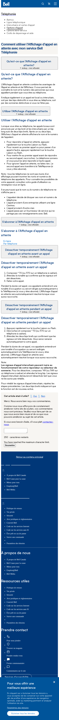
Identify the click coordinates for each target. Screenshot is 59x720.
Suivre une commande (15, 537)
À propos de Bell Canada (16, 475)
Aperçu (10, 19)
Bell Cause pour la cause (16, 479)
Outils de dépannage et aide (20, 33)
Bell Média (11, 490)
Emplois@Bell (12, 486)
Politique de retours (14, 508)
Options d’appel (15, 27)
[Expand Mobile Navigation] (55, 3)
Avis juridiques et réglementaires (19, 519)
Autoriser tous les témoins (23, 713)
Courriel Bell (12, 523)
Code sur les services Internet (18, 526)
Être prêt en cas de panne (16, 534)
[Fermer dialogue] (54, 682)
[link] (8, 636)
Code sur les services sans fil (18, 530)
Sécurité (10, 516)
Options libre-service (17, 30)
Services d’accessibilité (16, 677)
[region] (29, 698)
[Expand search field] (43, 3)
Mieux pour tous (13, 482)
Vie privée (11, 512)
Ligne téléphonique (16, 22)
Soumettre (10, 445)
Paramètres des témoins (18, 707)
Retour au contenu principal (29, 457)
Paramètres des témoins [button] (16, 543)
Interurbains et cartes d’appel (21, 25)
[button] (29, 63)
